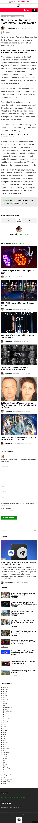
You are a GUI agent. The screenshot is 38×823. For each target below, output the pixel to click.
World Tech (6, 781)
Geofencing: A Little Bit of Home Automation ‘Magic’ (22, 612)
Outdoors (6, 752)
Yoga (4, 783)
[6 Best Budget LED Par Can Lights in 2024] (19, 257)
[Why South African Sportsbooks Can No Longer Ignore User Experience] (5, 633)
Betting (5, 695)
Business (5, 699)
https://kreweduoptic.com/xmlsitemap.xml (13, 797)
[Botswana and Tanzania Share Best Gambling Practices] (5, 663)
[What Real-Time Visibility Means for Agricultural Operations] (5, 595)
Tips (4, 770)
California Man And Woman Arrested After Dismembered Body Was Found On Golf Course (19, 405)
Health (5, 730)
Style (4, 766)
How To (5, 734)
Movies (5, 744)
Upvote (8, 220)
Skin (4, 762)
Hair (4, 728)
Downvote (29, 220)
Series (5, 758)
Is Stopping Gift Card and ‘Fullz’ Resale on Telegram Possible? (18, 563)
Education (6, 709)
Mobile (5, 740)
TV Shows (6, 778)
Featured (5, 715)
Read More (5, 587)
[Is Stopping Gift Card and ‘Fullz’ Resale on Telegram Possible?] (19, 550)
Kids (4, 736)
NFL (4, 750)
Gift (4, 725)
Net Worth (6, 748)
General (5, 723)
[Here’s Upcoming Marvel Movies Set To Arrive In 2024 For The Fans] (19, 424)
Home (5, 732)
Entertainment (7, 711)
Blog (3, 559)
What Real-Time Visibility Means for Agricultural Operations (23, 594)
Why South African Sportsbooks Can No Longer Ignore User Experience (23, 632)
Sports (5, 764)
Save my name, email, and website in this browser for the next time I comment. (18, 504)
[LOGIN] (28, 10)
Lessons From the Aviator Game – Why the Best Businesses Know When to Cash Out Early (24, 641)
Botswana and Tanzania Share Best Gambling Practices (23, 662)
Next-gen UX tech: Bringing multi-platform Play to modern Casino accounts (22, 652)
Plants (5, 754)
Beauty (5, 693)
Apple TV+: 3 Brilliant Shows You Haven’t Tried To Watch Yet (15, 368)
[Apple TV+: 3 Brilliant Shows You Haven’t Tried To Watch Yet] (19, 355)
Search (35, 531)
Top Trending (18, 243)
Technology (6, 768)
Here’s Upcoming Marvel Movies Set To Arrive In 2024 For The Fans (18, 438)
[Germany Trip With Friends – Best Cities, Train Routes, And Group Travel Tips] (5, 622)
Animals (5, 689)
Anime (5, 691)
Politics (5, 756)
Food (4, 717)
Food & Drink (7, 719)
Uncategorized (7, 780)
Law (4, 738)
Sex (4, 760)
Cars (4, 701)
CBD (4, 705)
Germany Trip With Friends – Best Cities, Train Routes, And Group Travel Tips (22, 622)
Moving (5, 746)
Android (5, 687)
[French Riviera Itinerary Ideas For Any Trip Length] (5, 672)
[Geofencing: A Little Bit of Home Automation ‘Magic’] (5, 613)
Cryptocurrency (7, 707)
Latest (19, 6)
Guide (5, 726)
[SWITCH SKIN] (24, 10)
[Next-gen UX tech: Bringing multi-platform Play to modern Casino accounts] (5, 652)
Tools (4, 772)
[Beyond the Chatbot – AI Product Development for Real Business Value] (5, 604)
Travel (5, 776)
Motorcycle (6, 742)
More (8, 578)
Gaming (5, 721)
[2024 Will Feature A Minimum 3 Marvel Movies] (19, 290)
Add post (34, 10)
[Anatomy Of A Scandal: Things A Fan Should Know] (19, 322)
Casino (5, 703)
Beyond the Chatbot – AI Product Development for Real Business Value (24, 603)
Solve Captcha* (6, 508)
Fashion (5, 713)
